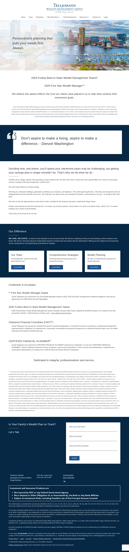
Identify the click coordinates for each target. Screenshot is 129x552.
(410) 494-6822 (68, 475)
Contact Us (96, 17)
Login (106, 17)
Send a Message (68, 477)
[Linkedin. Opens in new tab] (64, 481)
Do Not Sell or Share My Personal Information (69, 539)
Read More (43, 299)
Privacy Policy (13, 539)
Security (29, 539)
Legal (22, 539)
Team (31, 17)
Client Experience (69, 17)
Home (23, 17)
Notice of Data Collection (42, 539)
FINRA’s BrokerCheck (16, 545)
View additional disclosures (61, 313)
